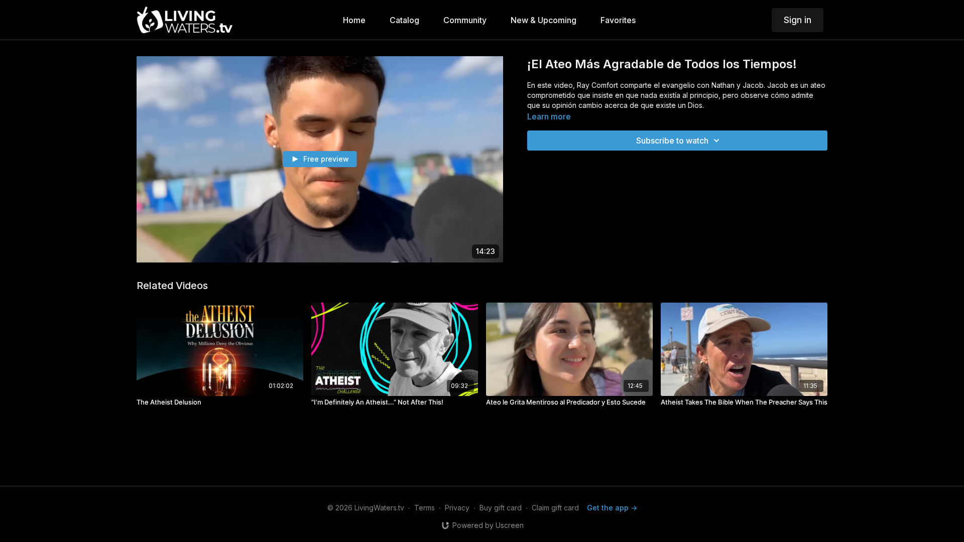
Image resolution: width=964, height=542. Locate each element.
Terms (424, 507)
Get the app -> (612, 507)
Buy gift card (500, 507)
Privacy (457, 507)
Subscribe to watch (672, 141)
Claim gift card (555, 507)
